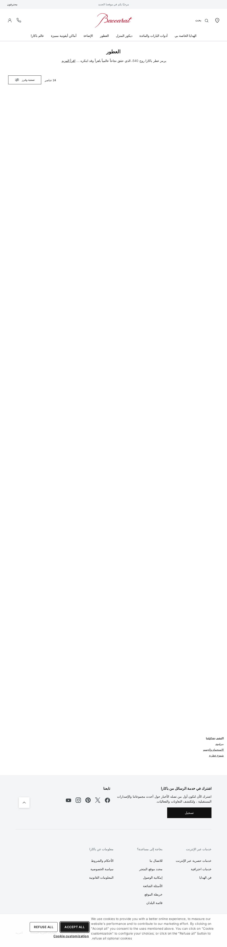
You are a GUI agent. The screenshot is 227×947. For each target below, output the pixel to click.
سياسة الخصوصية (102, 869)
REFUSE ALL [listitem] (43, 927)
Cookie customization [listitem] (71, 936)
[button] (9, 20)
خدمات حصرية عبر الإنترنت (194, 860)
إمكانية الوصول (153, 877)
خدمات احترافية (201, 869)
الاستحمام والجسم (213, 749)
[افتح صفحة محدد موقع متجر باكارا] (217, 20)
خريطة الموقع (154, 894)
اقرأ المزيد (68, 61)
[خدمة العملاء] (19, 20)
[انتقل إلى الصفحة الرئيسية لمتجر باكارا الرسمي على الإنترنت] (113, 20)
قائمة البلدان (154, 903)
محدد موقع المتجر (150, 869)
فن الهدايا (205, 877)
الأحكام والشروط (102, 860)
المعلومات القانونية (101, 877)
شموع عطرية (216, 755)
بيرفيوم (219, 744)
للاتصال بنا (156, 860)
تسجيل (189, 813)
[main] (113, 408)
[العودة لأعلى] (24, 802)
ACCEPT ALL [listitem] (75, 927)
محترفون (12, 4)
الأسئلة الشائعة (153, 886)
